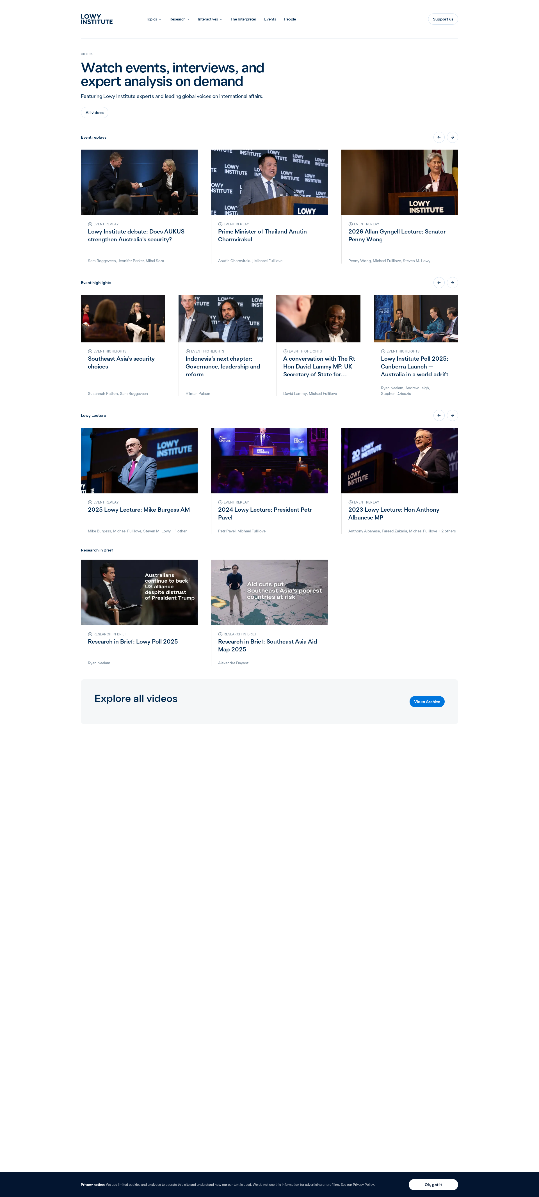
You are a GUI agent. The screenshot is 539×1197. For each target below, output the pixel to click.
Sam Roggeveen (102, 260)
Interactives (208, 19)
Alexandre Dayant (233, 662)
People (290, 19)
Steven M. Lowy (416, 260)
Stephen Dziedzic (396, 393)
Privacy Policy (363, 1184)
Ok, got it (433, 1184)
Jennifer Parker (131, 260)
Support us (443, 19)
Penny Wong (359, 260)
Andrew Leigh (417, 387)
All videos (95, 112)
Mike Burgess (99, 531)
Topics (151, 19)
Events (270, 19)
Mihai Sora (155, 260)
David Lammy (295, 393)
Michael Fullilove (268, 260)
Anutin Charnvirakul (235, 260)
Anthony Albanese (364, 531)
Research (178, 19)
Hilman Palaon (198, 393)
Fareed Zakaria (394, 531)
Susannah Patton (103, 393)
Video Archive (427, 701)
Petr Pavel (227, 531)
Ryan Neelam (392, 387)
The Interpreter (243, 19)
